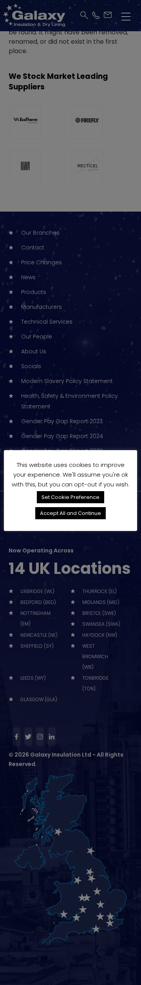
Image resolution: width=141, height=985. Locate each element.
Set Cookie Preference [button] (70, 497)
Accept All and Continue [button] (70, 513)
